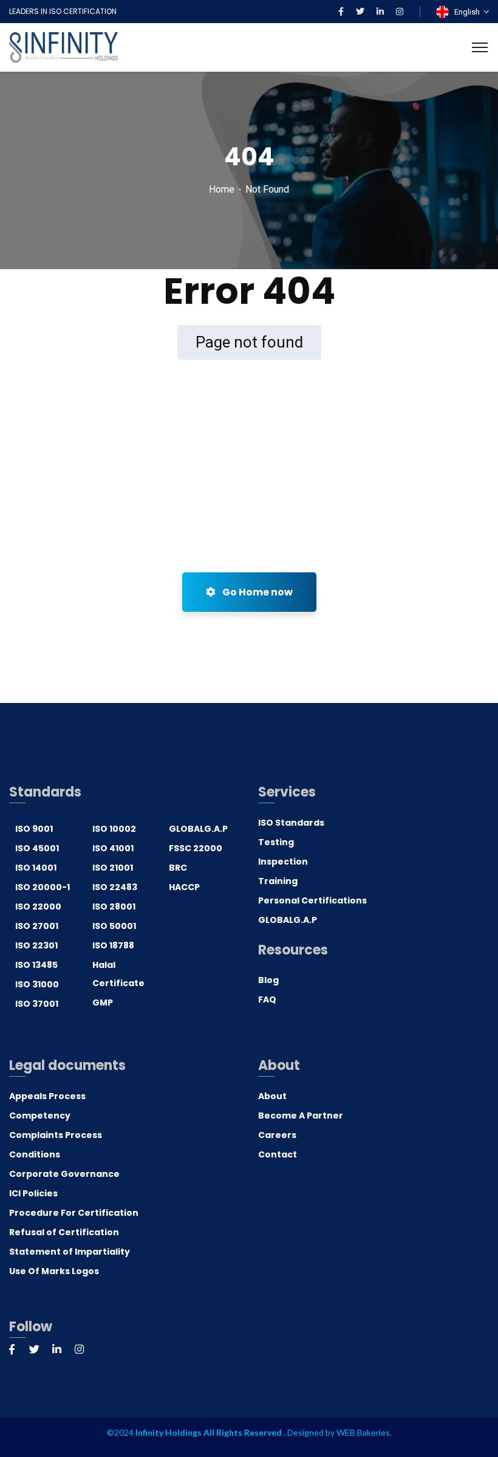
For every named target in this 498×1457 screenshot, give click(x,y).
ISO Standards (291, 823)
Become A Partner (300, 1115)
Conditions (34, 1154)
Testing (276, 842)
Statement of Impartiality (69, 1252)
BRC (178, 868)
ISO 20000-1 (42, 887)
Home (221, 189)
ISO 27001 (36, 926)
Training (278, 881)
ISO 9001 (34, 829)
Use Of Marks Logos (54, 1271)
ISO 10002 (114, 829)
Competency (39, 1115)
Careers (277, 1135)
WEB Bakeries (363, 1432)
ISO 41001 (113, 848)
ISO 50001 (114, 926)
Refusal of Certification (64, 1232)
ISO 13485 (36, 965)
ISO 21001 (112, 868)
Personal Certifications (312, 900)
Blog (268, 980)
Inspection (283, 861)
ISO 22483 (114, 887)
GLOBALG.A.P (198, 829)
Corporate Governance (64, 1174)
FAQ (267, 999)
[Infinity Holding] (63, 46)
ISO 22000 (38, 906)
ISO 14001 (35, 868)
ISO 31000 (37, 984)
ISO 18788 (113, 945)
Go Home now (256, 592)
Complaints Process (55, 1135)
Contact (277, 1154)
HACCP (184, 887)
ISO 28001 (113, 906)
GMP (102, 1002)
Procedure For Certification (73, 1213)
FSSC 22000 (195, 848)
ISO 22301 (36, 945)
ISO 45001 (37, 848)
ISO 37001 (36, 1004)
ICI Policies (33, 1193)
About (272, 1096)
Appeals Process (47, 1096)
